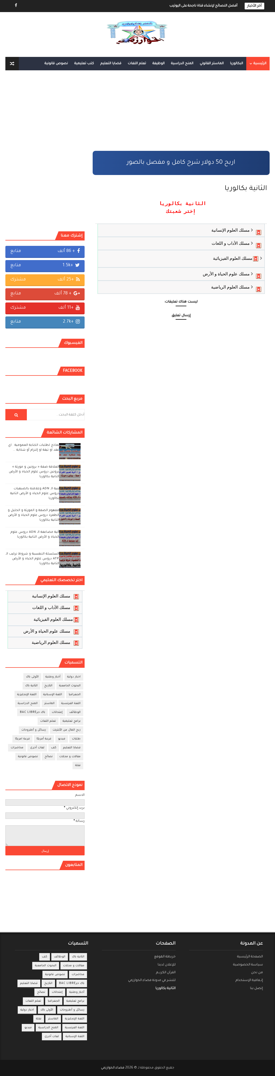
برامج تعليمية (72, 721)
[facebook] (16, 6)
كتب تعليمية (84, 63)
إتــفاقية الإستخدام (249, 980)
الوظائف (75, 712)
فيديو (61, 739)
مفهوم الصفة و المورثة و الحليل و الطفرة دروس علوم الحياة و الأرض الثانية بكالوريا (33, 515)
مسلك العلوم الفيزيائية (232, 258)
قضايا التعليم (110, 63)
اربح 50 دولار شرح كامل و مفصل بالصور (181, 162)
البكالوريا (236, 63)
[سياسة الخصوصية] (25, 6)
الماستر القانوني (212, 63)
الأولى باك (32, 677)
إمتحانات (57, 712)
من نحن (257, 973)
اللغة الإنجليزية (27, 694)
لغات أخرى (37, 747)
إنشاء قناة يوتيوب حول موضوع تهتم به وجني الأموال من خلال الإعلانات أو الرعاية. (177, 6)
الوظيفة (159, 63)
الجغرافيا (75, 694)
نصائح (49, 756)
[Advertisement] (181, 113)
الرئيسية (260, 63)
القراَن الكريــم (166, 973)
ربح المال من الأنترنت (67, 730)
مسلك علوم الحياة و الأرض (226, 274)
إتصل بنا (256, 988)
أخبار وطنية (52, 677)
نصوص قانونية (56, 63)
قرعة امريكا (22, 739)
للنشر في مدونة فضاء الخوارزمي (152, 980)
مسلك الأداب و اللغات (231, 243)
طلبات (76, 739)
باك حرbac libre (32, 712)
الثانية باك (31, 685)
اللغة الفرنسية (71, 703)
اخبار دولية (74, 677)
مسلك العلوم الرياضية (230, 287)
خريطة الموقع (165, 957)
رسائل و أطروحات (33, 730)
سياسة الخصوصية (248, 965)
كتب (53, 747)
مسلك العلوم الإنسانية (230, 230)
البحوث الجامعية (70, 685)
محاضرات (17, 747)
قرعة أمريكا (44, 739)
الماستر (49, 703)
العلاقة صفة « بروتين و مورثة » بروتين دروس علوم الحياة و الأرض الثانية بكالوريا (34, 472)
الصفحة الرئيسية (250, 957)
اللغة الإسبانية (52, 694)
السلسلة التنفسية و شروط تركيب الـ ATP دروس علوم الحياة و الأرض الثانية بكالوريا (32, 559)
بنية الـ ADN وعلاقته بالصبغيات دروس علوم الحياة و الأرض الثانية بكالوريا (34, 493)
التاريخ (48, 685)
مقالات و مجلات (70, 756)
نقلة (78, 765)
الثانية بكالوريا (165, 988)
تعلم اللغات (137, 63)
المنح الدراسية (182, 63)
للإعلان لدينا (167, 965)
